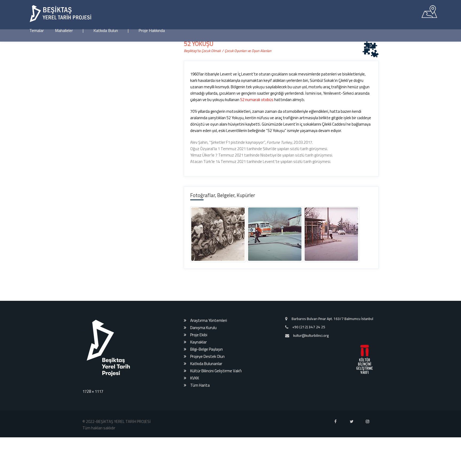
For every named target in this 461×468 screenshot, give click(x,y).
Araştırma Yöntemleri (208, 413)
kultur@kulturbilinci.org (311, 428)
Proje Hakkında (151, 30)
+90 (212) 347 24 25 (308, 419)
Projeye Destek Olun (207, 449)
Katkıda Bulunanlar (206, 456)
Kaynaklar (198, 435)
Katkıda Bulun (105, 30)
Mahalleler (64, 30)
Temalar (36, 30)
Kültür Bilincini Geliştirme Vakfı (216, 464)
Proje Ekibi (198, 428)
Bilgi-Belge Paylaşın (206, 442)
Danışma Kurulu (203, 420)
